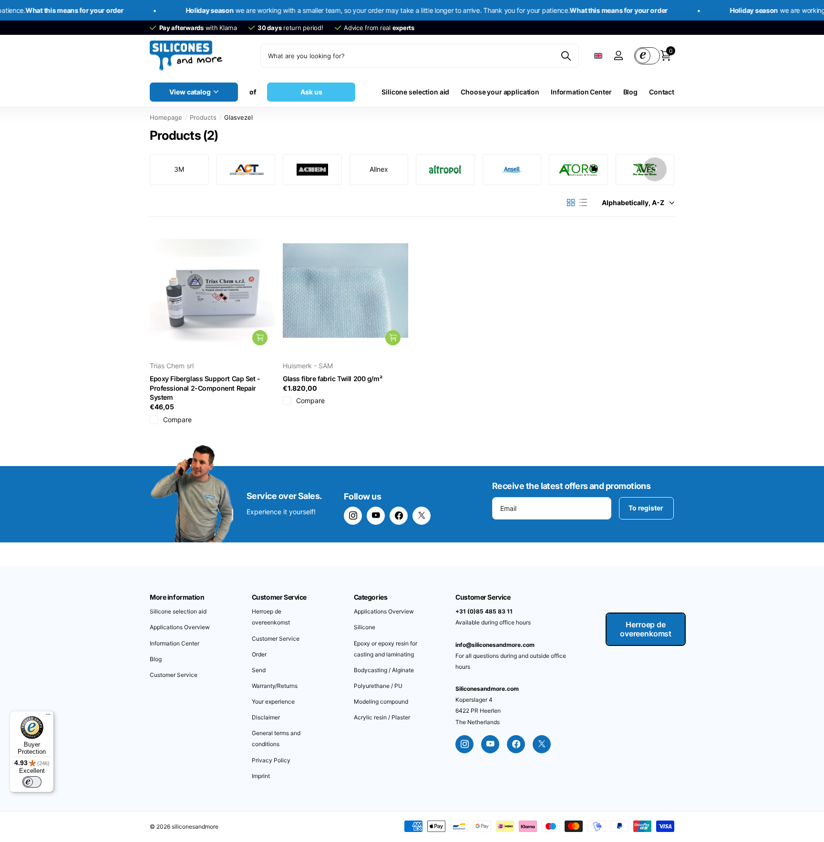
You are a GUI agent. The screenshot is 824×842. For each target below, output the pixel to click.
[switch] (31, 782)
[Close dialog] (566, 350)
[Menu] (48, 716)
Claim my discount (495, 478)
